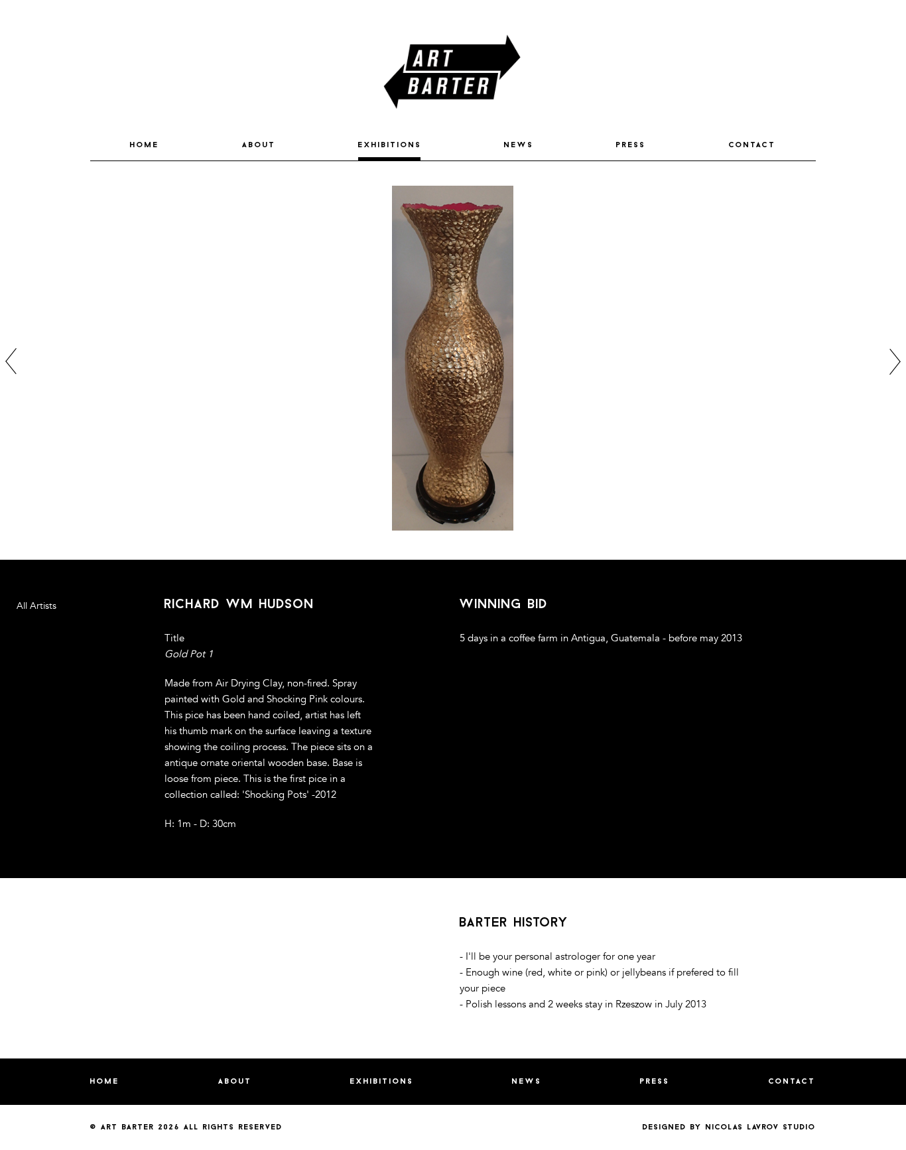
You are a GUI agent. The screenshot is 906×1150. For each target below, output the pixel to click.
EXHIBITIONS (390, 145)
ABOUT (259, 145)
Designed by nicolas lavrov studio (729, 1127)
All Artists (36, 606)
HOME (144, 145)
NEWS (519, 145)
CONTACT (752, 145)
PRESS (631, 145)
